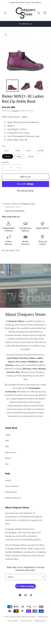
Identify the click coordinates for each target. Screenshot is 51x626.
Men (7, 440)
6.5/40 (41, 151)
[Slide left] (3, 86)
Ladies (8, 434)
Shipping (15, 111)
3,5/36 (32, 157)
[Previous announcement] (5, 24)
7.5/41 (7, 156)
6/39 (29, 151)
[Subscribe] (43, 577)
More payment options (25, 190)
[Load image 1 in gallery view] (12, 85)
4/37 (8, 151)
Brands (8, 458)
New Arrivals (10, 452)
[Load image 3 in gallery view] (38, 85)
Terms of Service (12, 486)
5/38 (19, 151)
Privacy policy (13, 621)
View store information (14, 210)
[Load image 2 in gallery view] (25, 85)
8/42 (19, 156)
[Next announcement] (46, 24)
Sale (7, 464)
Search (8, 480)
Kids (7, 446)
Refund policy (11, 492)
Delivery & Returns (13, 497)
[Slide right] (48, 86)
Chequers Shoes (15, 616)
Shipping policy (40, 621)
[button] (5, 13)
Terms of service (26, 621)
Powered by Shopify (29, 616)
